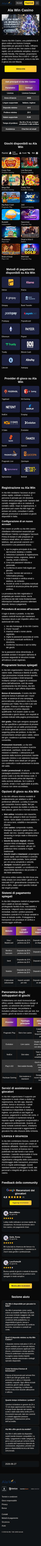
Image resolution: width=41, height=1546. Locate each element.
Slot (33, 153)
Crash (24, 153)
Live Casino (15, 153)
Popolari (5, 153)
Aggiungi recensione (20, 1203)
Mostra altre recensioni (20, 1286)
